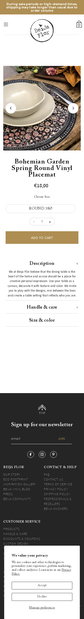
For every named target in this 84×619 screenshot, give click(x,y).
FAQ (47, 474)
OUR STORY (11, 474)
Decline (42, 596)
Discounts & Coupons (21, 539)
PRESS (8, 494)
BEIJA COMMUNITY (17, 499)
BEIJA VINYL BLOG (16, 489)
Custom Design (15, 543)
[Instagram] (42, 454)
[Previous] (11, 108)
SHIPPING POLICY (57, 494)
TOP (42, 413)
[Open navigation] (11, 24)
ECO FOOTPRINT (15, 479)
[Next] (73, 108)
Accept (42, 585)
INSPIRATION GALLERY (19, 484)
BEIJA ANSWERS (56, 509)
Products (11, 529)
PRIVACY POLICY (56, 489)
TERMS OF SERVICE (58, 484)
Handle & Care (15, 534)
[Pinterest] (53, 454)
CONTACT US (53, 479)
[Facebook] (30, 454)
